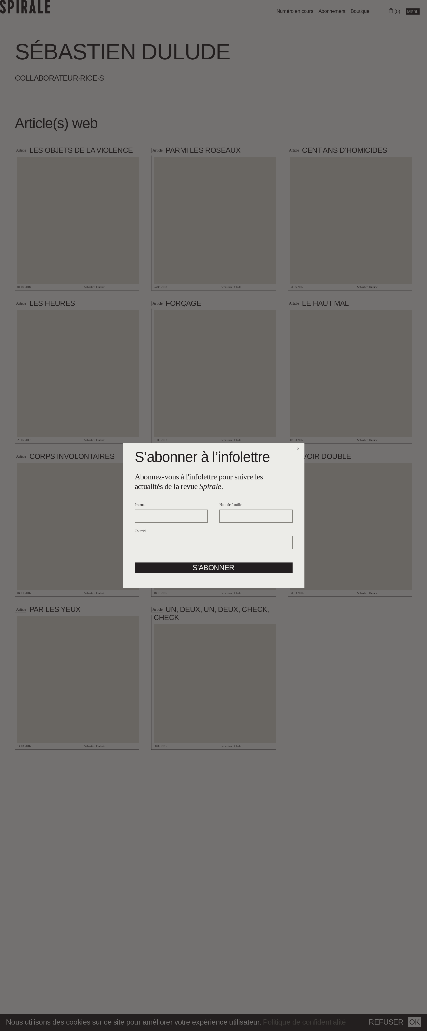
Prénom (140, 505)
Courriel (140, 531)
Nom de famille (230, 505)
